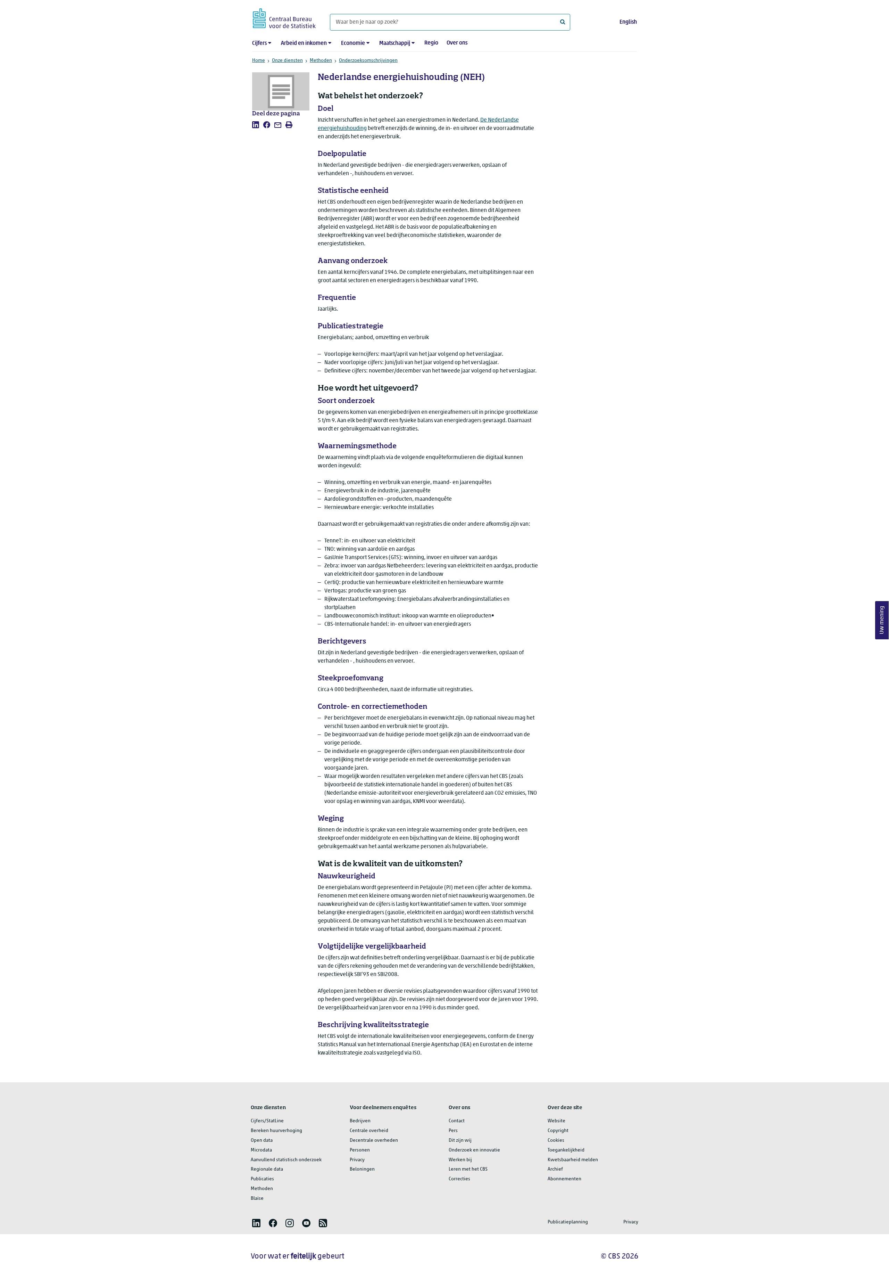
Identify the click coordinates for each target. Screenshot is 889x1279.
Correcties (459, 1179)
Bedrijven (360, 1121)
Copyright (558, 1131)
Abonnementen (564, 1179)
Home (258, 60)
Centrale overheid (369, 1131)
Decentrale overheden (374, 1140)
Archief (555, 1169)
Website (556, 1121)
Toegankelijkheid (566, 1150)
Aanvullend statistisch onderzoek (286, 1160)
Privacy (357, 1160)
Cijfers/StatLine (267, 1121)
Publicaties (262, 1179)
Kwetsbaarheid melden (573, 1160)
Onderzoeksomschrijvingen (368, 60)
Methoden (321, 60)
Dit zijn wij (460, 1140)
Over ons (457, 43)
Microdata (261, 1150)
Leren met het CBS (468, 1169)
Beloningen (362, 1169)
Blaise (257, 1198)
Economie (353, 43)
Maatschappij (394, 43)
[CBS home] (284, 17)
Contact (457, 1121)
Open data (262, 1140)
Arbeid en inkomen (304, 43)
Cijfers (259, 43)
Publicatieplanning (568, 1222)
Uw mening (882, 620)
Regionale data (267, 1169)
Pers (453, 1131)
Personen (360, 1150)
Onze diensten (287, 60)
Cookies (556, 1140)
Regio (431, 43)
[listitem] (255, 125)
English (628, 22)
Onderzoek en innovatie (474, 1150)
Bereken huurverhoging (276, 1131)
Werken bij (460, 1160)
